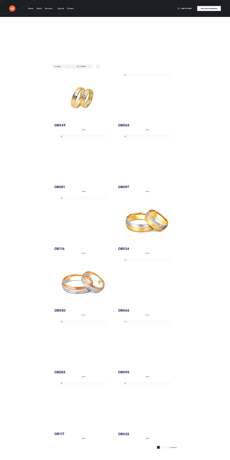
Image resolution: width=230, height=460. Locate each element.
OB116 (59, 248)
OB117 (59, 433)
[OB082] (83, 344)
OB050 (59, 310)
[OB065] (147, 97)
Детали (84, 129)
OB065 (123, 125)
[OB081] (83, 159)
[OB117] (83, 406)
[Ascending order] (73, 66)
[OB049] (83, 97)
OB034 (123, 248)
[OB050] (83, 283)
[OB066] (147, 283)
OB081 (59, 186)
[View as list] (98, 66)
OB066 (123, 310)
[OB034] (147, 221)
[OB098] (147, 344)
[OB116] (83, 221)
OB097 (123, 186)
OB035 (123, 434)
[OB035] (147, 406)
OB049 (60, 125)
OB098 (123, 372)
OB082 (59, 372)
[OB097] (147, 159)
